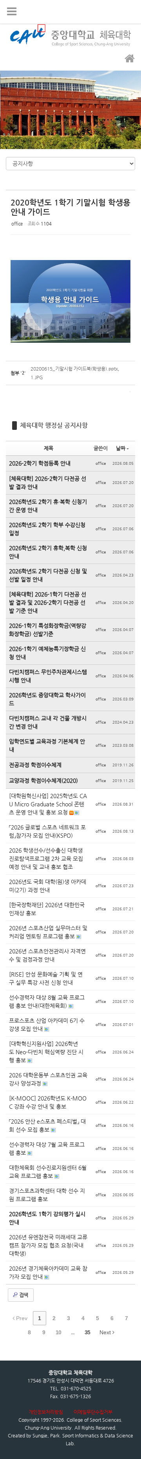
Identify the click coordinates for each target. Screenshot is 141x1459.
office (17, 223)
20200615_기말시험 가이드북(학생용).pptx (74, 368)
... (72, 1332)
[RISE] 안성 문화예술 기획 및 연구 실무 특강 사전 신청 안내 (46, 978)
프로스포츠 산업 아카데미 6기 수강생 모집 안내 (47, 1024)
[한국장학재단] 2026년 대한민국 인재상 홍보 (47, 909)
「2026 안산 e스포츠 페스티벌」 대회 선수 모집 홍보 (47, 1125)
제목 (48, 448)
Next (105, 1332)
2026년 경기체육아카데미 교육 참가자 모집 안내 (48, 1272)
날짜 (120, 448)
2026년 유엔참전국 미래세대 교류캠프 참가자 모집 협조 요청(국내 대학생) (48, 1245)
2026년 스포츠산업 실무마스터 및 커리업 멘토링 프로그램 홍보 (48, 932)
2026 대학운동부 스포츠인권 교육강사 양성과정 (48, 1079)
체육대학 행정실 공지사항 (54, 425)
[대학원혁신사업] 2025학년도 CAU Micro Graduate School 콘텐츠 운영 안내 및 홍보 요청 (48, 804)
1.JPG (37, 377)
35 (87, 1332)
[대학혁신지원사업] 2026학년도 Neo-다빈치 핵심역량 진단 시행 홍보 (46, 1052)
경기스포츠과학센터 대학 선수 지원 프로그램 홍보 (47, 1195)
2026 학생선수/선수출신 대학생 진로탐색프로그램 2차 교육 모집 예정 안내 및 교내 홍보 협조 (46, 858)
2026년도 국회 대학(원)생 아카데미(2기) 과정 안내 (47, 886)
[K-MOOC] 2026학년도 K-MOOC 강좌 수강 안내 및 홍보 (48, 1102)
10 (58, 1332)
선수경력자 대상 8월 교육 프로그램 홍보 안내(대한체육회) (47, 1001)
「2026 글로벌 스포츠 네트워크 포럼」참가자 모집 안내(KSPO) (47, 831)
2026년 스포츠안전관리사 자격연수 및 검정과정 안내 (47, 955)
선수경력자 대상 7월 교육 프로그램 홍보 (47, 1148)
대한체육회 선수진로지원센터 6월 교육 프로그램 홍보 (48, 1171)
